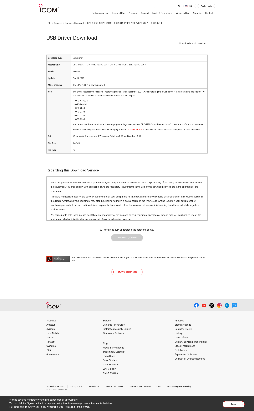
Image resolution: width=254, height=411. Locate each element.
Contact (209, 13)
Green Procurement (185, 346)
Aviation (50, 329)
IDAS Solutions (110, 364)
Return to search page (127, 272)
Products (133, 13)
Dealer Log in (206, 6)
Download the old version (192, 43)
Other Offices (181, 337)
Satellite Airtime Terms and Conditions (145, 386)
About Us (197, 13)
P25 (48, 350)
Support (145, 13)
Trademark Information (114, 386)
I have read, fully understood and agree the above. (128, 229)
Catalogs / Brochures (114, 324)
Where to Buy (182, 13)
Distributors (181, 350)
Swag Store (109, 356)
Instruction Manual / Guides (117, 329)
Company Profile (183, 329)
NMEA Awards (110, 373)
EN (190, 6)
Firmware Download (74, 23)
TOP (48, 23)
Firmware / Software (113, 333)
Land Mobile (52, 333)
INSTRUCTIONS (135, 129)
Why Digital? (109, 368)
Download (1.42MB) (127, 237)
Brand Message (183, 324)
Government (52, 354)
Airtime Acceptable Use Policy (179, 386)
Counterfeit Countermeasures (190, 358)
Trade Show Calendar (114, 351)
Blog (105, 343)
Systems (51, 346)
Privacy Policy (76, 386)
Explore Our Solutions (186, 354)
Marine (50, 337)
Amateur (50, 324)
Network (50, 341)
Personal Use (118, 13)
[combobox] (189, 6)
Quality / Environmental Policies (191, 341)
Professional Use (100, 13)
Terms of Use (93, 386)
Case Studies (110, 360)
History (178, 333)
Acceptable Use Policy (55, 386)
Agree (234, 404)
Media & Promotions (162, 13)
